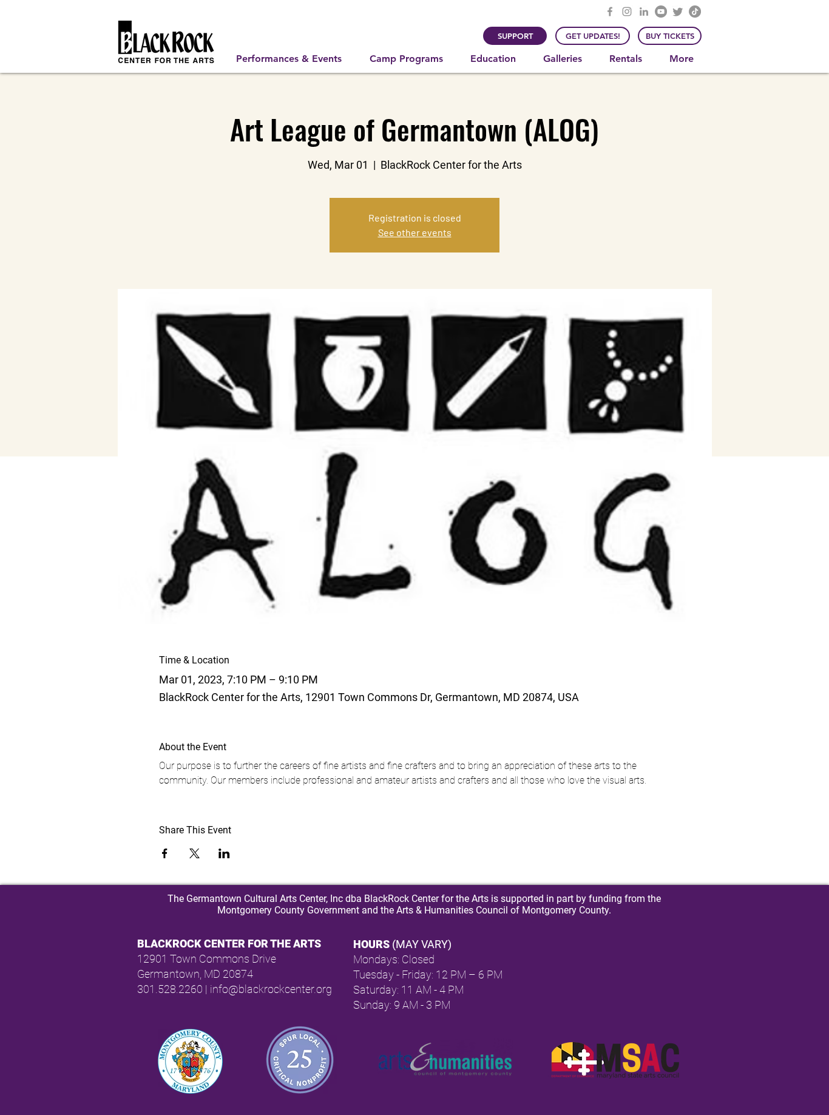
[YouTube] (661, 11)
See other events (415, 232)
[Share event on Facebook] (165, 853)
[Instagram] (627, 11)
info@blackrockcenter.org (271, 989)
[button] (293, 59)
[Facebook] (610, 11)
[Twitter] (678, 11)
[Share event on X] (194, 853)
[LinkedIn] (644, 11)
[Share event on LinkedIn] (224, 853)
